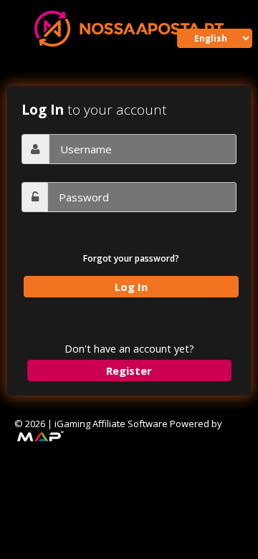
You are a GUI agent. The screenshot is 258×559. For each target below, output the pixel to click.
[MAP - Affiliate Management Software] (39, 435)
